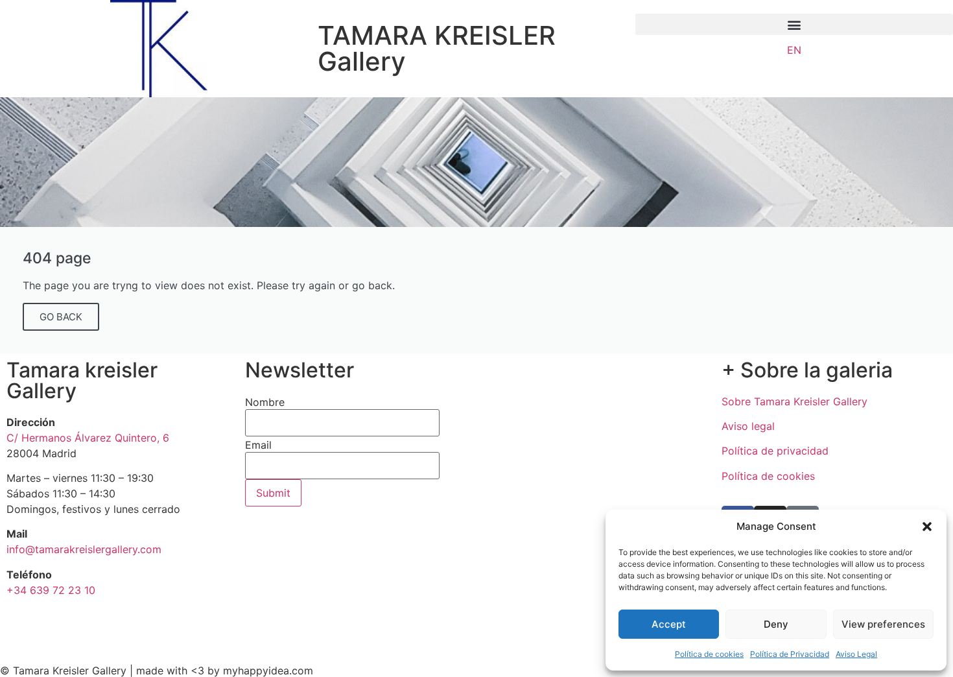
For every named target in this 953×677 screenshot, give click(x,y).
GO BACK (61, 317)
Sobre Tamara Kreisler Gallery (794, 401)
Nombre (265, 402)
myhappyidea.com (268, 670)
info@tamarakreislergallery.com (83, 549)
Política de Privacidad (789, 654)
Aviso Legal (856, 654)
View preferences (883, 624)
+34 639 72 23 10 (50, 590)
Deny (776, 624)
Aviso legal (748, 426)
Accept (669, 624)
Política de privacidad (775, 450)
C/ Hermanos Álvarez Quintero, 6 (87, 437)
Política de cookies (709, 654)
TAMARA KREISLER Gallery (437, 48)
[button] (927, 526)
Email (258, 445)
